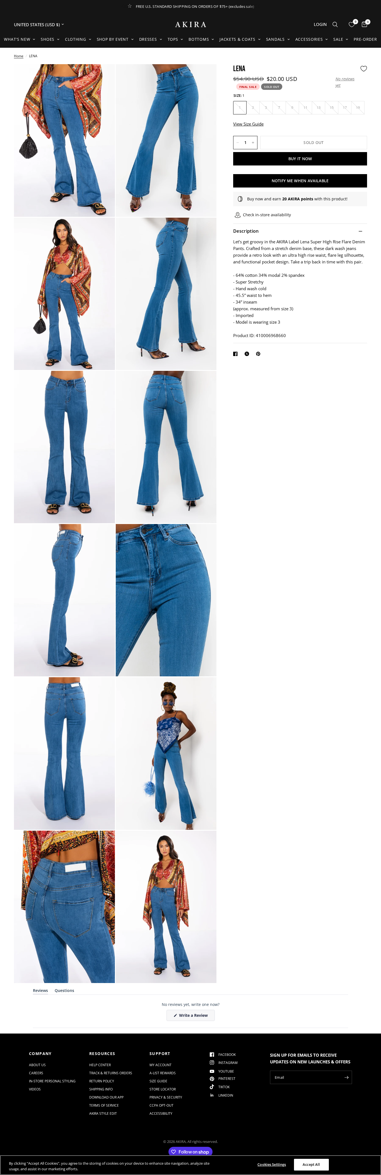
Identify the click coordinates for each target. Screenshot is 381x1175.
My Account (160, 1065)
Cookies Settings (271, 1164)
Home (18, 56)
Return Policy (101, 1081)
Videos (35, 1089)
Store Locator (162, 1089)
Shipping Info (101, 1089)
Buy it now (300, 158)
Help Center (100, 1065)
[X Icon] (248, 353)
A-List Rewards (162, 1073)
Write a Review (194, 1016)
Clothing (75, 39)
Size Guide (158, 1081)
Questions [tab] (64, 991)
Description (246, 231)
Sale (338, 39)
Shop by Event (113, 39)
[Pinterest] (259, 353)
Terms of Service (104, 1105)
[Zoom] (103, 76)
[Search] (335, 24)
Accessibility (160, 1113)
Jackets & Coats (237, 39)
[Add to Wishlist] (363, 68)
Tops (173, 39)
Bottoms (199, 39)
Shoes (47, 39)
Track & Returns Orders (110, 1073)
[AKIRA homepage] (190, 24)
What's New (17, 39)
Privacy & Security (165, 1097)
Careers (36, 1073)
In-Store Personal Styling (52, 1081)
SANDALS (275, 39)
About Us (37, 1065)
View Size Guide (248, 124)
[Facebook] (236, 353)
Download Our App (106, 1097)
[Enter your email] (346, 1077)
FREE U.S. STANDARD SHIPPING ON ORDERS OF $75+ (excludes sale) (195, 6)
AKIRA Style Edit (103, 1113)
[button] (346, 82)
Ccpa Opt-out (161, 1105)
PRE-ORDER (365, 39)
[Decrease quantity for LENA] (237, 142)
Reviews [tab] (40, 991)
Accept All (311, 1164)
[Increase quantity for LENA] (253, 142)
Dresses (148, 39)
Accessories (309, 39)
